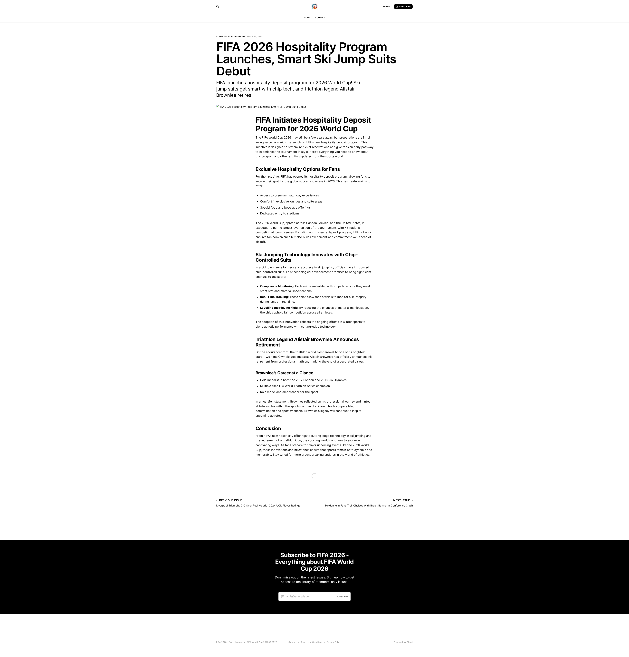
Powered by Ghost (403, 642)
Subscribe (404, 6)
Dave (222, 36)
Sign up (292, 642)
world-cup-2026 (237, 36)
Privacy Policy (334, 642)
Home (307, 17)
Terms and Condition (311, 642)
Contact (320, 17)
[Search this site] (217, 6)
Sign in (386, 6)
